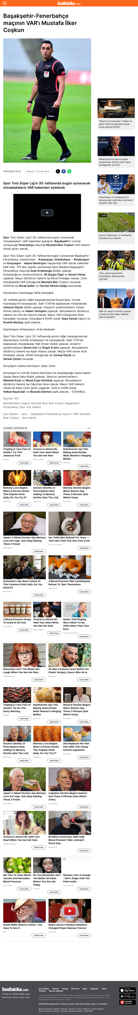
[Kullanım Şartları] (45, 1009)
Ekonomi (75, 988)
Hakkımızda (6, 997)
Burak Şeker (27, 285)
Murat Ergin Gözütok (39, 380)
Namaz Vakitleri (56, 991)
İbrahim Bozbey (13, 322)
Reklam (15, 997)
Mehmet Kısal (12, 380)
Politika (42, 991)
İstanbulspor (62, 259)
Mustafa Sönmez (41, 391)
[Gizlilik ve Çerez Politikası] (79, 1009)
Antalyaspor (81, 259)
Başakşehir (61, 241)
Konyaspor (14, 263)
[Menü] (5, 3)
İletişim (21, 997)
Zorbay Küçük (62, 355)
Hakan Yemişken (36, 311)
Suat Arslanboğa (41, 270)
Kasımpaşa (46, 259)
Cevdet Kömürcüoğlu (53, 285)
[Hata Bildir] (88, 1011)
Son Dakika (44, 988)
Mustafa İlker (49, 282)
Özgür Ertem (50, 347)
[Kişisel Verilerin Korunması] (49, 1011)
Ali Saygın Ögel (54, 274)
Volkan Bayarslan (14, 391)
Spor (6, 237)
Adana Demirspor (35, 263)
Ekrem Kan (30, 347)
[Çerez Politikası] (97, 1009)
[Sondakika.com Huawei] (127, 1002)
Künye (27, 997)
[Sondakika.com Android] (127, 996)
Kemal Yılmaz (77, 274)
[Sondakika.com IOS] (127, 990)
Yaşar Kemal (69, 318)
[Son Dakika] (69, 3)
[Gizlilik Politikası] (60, 1009)
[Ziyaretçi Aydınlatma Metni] (71, 1011)
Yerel (104, 988)
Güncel (55, 988)
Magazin (94, 988)
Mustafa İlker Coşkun (60, 245)
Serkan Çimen (12, 359)
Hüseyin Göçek (13, 307)
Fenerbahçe (26, 245)
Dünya (65, 988)
